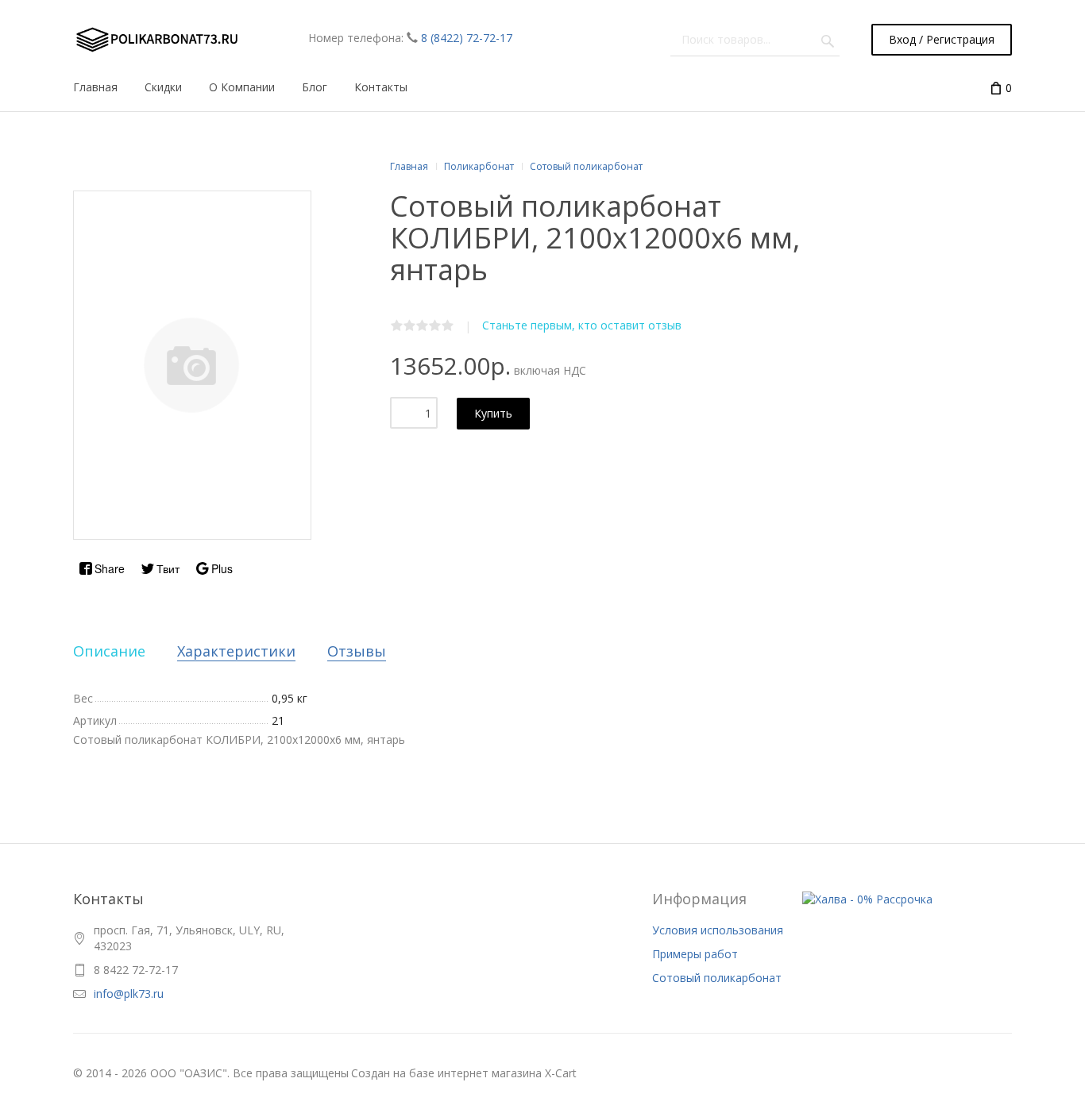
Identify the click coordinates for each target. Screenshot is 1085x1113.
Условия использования (717, 930)
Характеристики (236, 650)
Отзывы (356, 650)
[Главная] (155, 40)
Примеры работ (695, 953)
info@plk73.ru (129, 993)
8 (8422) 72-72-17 (466, 37)
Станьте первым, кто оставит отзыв (582, 325)
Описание (109, 650)
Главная (409, 166)
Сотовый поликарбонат (717, 977)
